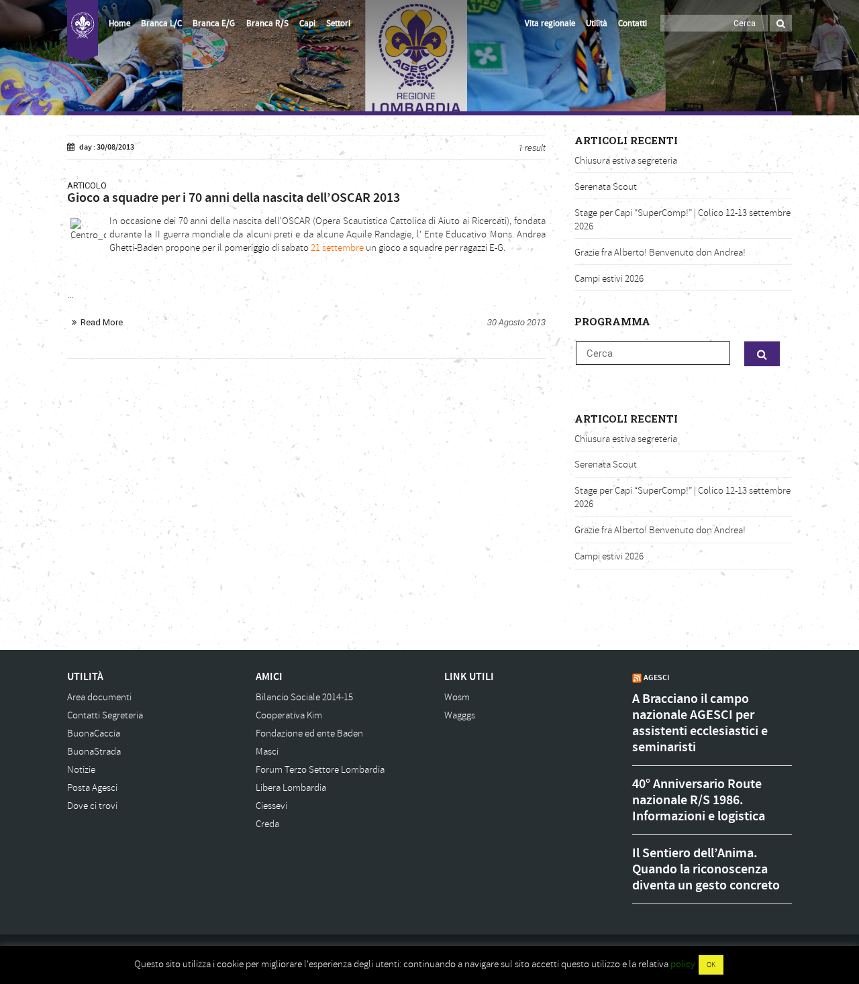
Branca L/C (161, 23)
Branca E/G (214, 23)
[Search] (781, 23)
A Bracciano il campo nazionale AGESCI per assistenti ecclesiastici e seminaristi (700, 723)
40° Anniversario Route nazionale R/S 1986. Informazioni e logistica (698, 800)
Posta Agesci (92, 787)
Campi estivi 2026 (609, 278)
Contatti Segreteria (105, 715)
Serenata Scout (605, 186)
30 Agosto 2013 (516, 322)
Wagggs (459, 715)
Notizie (81, 769)
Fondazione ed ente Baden (309, 733)
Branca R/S (267, 23)
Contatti (632, 23)
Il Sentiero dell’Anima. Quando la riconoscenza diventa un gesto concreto (706, 869)
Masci (267, 751)
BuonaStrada (94, 751)
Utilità (596, 23)
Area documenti (99, 697)
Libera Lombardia (291, 787)
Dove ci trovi (92, 806)
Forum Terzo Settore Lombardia (320, 769)
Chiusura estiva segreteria (625, 160)
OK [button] (711, 965)
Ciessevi (271, 806)
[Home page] (82, 31)
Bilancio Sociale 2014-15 (304, 697)
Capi (307, 23)
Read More (102, 322)
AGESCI (656, 677)
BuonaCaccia (93, 733)
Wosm (457, 697)
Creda (267, 824)
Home (119, 23)
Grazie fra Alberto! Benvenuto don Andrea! (660, 252)
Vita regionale (550, 23)
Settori (338, 23)
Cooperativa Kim (289, 715)
